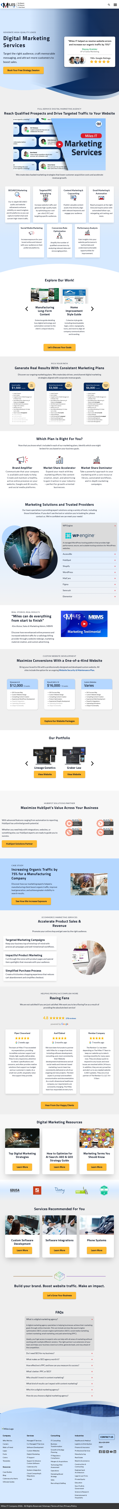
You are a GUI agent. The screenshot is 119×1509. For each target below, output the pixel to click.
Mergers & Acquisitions (59, 1461)
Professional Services (82, 1451)
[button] (59, 144)
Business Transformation (56, 1445)
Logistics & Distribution (83, 1444)
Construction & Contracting (80, 1465)
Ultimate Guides (8, 1482)
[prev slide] (26, 309)
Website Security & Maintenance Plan (76, 670)
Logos (5, 1451)
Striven (29, 1479)
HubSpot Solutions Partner (19, 844)
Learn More (22, 1167)
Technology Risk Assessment (56, 1466)
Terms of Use (57, 1506)
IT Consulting (55, 1441)
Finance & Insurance (82, 1447)
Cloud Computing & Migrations (34, 1474)
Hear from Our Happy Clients (59, 1105)
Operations (55, 1471)
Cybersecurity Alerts (10, 1479)
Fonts (5, 1454)
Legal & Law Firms (81, 1476)
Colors (5, 1457)
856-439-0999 (104, 1442)
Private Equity (80, 1479)
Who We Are (7, 1441)
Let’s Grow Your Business (59, 1295)
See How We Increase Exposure (31, 901)
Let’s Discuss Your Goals (59, 347)
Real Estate (79, 1457)
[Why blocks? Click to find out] (59, 1276)
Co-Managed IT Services (35, 1444)
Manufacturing (80, 1454)
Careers (5, 1444)
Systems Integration (34, 1470)
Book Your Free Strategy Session (23, 70)
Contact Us (106, 1437)
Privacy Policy (70, 1506)
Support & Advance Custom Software (34, 1462)
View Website (45, 778)
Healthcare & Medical (83, 1441)
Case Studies (7, 1472)
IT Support (30, 1457)
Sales (52, 1480)
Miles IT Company (9, 1506)
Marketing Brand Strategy (57, 1475)
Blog (4, 1475)
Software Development (35, 1447)
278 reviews (71, 1018)
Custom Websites (33, 1451)
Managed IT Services (34, 1441)
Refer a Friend (8, 1447)
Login (101, 1447)
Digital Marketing (33, 1454)
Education (78, 1483)
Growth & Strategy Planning (57, 1451)
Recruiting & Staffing (58, 1483)
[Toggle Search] (109, 4)
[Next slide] (92, 309)
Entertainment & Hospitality (81, 1496)
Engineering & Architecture (80, 1471)
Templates (6, 1461)
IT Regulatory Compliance (55, 1457)
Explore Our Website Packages (60, 721)
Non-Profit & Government (79, 1487)
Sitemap (46, 1506)
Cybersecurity (32, 1467)
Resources (7, 1467)
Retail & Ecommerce (82, 1461)
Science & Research (82, 1492)
